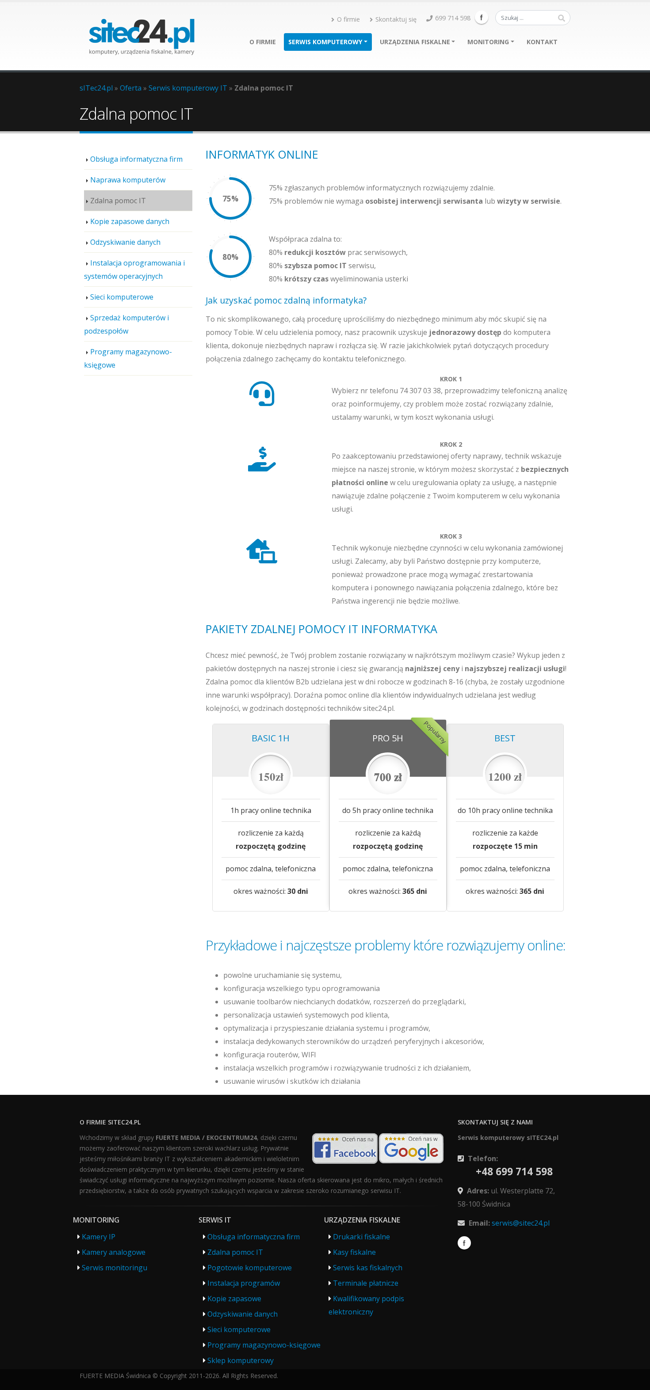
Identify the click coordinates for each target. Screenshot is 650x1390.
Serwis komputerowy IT (188, 88)
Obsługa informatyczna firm (253, 1237)
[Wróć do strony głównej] (146, 36)
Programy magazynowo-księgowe (263, 1345)
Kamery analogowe (112, 1252)
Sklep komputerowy (240, 1360)
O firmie (348, 19)
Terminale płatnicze (364, 1283)
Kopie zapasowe (233, 1298)
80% (230, 257)
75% (230, 198)
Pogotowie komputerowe (249, 1267)
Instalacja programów (243, 1283)
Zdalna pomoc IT (234, 1252)
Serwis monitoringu (113, 1267)
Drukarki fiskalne (360, 1237)
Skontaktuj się (396, 19)
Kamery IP (97, 1237)
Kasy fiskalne (353, 1252)
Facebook (481, 17)
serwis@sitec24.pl (521, 1223)
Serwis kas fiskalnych (366, 1267)
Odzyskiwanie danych (242, 1314)
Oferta (130, 88)
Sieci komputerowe (238, 1329)
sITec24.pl (96, 88)
